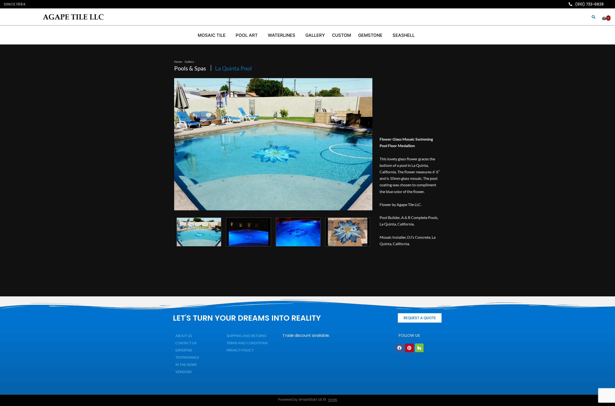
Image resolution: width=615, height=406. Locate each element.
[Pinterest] (409, 348)
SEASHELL (404, 35)
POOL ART (247, 35)
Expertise (183, 350)
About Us (183, 336)
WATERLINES (281, 35)
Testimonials (187, 357)
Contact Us (185, 343)
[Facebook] (399, 348)
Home (178, 61)
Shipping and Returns (246, 336)
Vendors (183, 372)
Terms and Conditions (247, 343)
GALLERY (315, 35)
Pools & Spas (190, 68)
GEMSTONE (370, 35)
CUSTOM (341, 35)
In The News (186, 364)
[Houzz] (419, 348)
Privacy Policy (240, 350)
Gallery (189, 61)
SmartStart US (310, 399)
